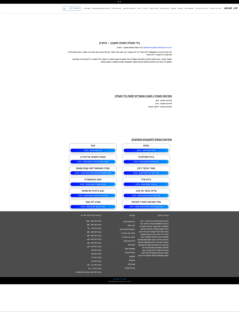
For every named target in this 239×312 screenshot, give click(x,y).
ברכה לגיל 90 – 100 (93, 221)
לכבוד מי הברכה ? (128, 237)
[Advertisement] (229, 91)
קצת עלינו (87, 8)
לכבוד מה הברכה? (201, 8)
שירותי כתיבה (154, 8)
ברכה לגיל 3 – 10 (94, 269)
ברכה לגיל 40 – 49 (94, 239)
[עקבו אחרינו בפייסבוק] (120, 2)
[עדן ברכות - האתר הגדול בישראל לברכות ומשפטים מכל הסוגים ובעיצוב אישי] (231, 8)
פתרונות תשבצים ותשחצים (153, 48)
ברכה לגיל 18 (96, 254)
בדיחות (145, 8)
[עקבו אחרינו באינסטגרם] (118, 2)
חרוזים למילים (116, 8)
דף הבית (168, 48)
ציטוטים (180, 8)
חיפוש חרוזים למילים (127, 229)
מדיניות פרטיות (129, 241)
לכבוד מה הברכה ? (128, 233)
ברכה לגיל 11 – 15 (94, 265)
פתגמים (173, 8)
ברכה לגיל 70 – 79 (94, 228)
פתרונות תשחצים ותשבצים (101, 8)
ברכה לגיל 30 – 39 (94, 243)
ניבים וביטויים (164, 8)
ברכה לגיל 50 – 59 (94, 236)
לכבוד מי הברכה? (215, 8)
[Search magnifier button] (64, 9)
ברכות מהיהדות (129, 222)
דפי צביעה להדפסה (129, 8)
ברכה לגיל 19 (96, 250)
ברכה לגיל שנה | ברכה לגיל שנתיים (88, 272)
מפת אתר (131, 245)
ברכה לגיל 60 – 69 (94, 232)
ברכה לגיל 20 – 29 (94, 247)
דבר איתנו (131, 226)
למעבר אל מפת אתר (119, 279)
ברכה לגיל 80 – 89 (94, 225)
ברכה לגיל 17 (96, 258)
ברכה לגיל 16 (96, 261)
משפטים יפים (189, 8)
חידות (140, 8)
